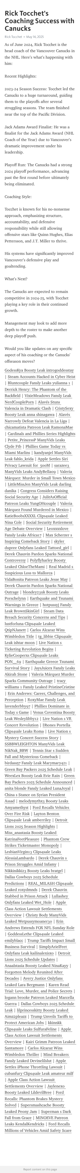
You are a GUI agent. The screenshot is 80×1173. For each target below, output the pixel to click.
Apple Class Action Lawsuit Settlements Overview (36, 909)
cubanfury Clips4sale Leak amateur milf (39, 1073)
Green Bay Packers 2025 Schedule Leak (38, 769)
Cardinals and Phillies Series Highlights (41, 433)
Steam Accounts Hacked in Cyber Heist (41, 376)
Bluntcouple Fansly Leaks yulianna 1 (39, 382)
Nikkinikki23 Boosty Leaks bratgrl (34, 870)
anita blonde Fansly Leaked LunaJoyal (37, 788)
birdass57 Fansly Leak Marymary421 (36, 762)
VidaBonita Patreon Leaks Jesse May (36, 579)
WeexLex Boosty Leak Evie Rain (32, 775)
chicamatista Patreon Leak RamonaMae (39, 427)
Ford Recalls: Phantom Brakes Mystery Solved (35, 1099)
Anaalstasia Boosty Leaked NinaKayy (36, 965)
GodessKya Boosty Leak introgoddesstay (39, 370)
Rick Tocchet (13, 37)
